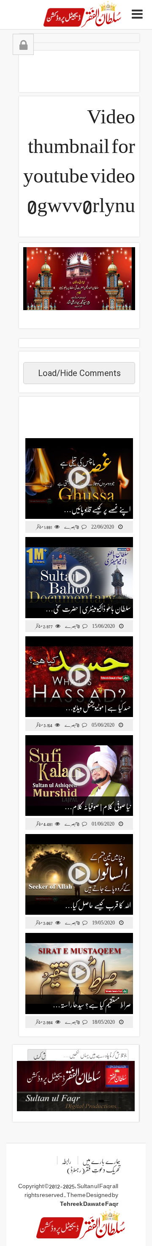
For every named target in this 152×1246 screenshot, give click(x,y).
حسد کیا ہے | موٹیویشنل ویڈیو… (98, 707)
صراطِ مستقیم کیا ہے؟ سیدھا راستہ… (92, 1004)
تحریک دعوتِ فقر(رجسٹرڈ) (93, 1169)
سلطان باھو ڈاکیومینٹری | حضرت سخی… (88, 608)
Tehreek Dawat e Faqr (89, 1203)
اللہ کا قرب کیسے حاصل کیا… (98, 905)
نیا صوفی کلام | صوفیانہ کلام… (98, 806)
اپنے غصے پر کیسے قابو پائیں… (97, 509)
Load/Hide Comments (79, 373)
